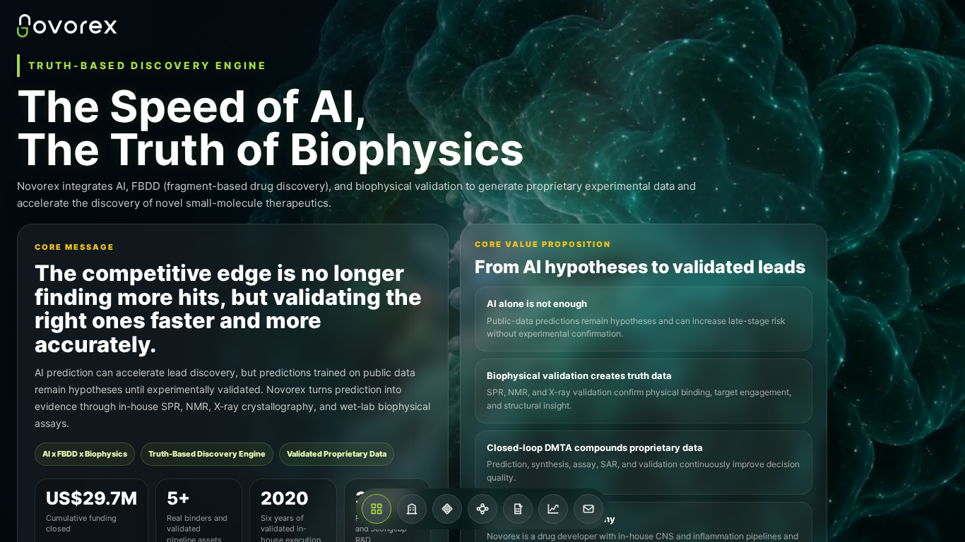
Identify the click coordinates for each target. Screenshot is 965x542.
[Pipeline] (482, 509)
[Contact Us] (588, 509)
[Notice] (518, 509)
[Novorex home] (67, 25)
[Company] (412, 509)
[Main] (376, 509)
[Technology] (447, 509)
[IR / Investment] (553, 509)
